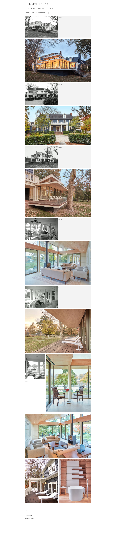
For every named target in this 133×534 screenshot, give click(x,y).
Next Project (28, 515)
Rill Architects (37, 4)
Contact (51, 8)
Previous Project (29, 518)
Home (27, 8)
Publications (41, 8)
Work (33, 8)
